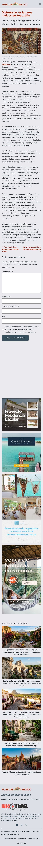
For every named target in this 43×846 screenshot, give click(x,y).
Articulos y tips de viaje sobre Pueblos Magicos (15, 56)
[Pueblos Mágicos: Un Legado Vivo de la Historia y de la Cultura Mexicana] (21, 759)
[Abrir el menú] (40, 4)
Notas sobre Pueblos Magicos (26, 24)
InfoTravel (20, 814)
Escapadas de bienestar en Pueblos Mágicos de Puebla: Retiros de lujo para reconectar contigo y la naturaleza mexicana (21, 652)
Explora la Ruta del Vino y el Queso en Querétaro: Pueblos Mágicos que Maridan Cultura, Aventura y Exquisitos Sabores (21, 714)
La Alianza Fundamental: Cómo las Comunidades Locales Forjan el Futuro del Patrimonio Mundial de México (22, 683)
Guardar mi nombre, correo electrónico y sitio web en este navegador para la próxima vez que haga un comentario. (21, 329)
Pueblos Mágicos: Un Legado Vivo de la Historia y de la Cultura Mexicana (21, 773)
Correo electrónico (10, 306)
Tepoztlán (6, 64)
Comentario (7, 272)
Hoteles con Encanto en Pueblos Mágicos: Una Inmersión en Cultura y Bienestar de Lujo (21, 744)
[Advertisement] (21, 371)
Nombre (6, 296)
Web (3, 317)
